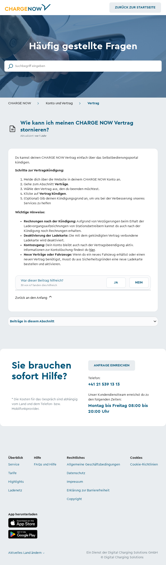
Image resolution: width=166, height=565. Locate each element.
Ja (116, 282)
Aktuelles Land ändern (25, 552)
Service (13, 464)
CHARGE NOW (19, 103)
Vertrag (93, 103)
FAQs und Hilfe (45, 464)
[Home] (28, 7)
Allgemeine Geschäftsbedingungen (93, 464)
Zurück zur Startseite (135, 7)
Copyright (74, 499)
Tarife (12, 473)
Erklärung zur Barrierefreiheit (88, 490)
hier (92, 250)
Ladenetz (15, 490)
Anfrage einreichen (111, 365)
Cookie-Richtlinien (144, 464)
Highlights (16, 481)
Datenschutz (76, 473)
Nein (139, 282)
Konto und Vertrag (59, 103)
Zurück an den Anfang (31, 297)
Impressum (75, 481)
